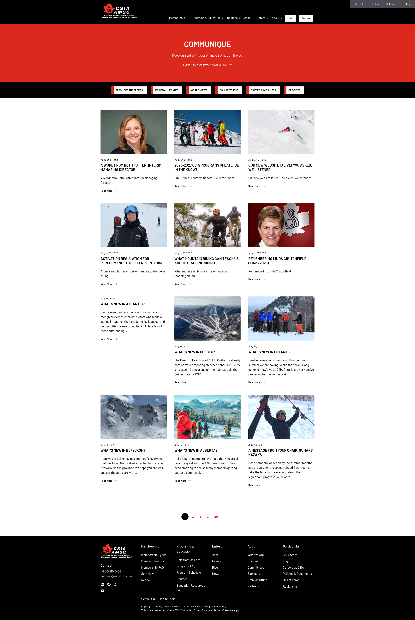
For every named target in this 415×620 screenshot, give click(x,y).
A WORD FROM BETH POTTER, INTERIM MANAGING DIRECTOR (131, 167)
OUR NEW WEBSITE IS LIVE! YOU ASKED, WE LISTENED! (280, 167)
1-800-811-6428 (111, 571)
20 (216, 516)
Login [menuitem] (361, 4)
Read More (107, 191)
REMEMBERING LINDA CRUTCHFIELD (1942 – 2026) (277, 260)
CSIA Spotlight (229, 90)
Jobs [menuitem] (247, 17)
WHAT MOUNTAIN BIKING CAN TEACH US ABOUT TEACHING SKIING (206, 260)
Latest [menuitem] (261, 17)
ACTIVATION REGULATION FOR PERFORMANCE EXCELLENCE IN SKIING (132, 260)
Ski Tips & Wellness (263, 90)
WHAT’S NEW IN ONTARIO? (269, 352)
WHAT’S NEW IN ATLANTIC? (123, 304)
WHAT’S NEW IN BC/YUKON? (123, 450)
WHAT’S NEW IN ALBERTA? (195, 450)
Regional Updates (166, 90)
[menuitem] (406, 4)
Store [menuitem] (376, 4)
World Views (199, 90)
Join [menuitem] (290, 18)
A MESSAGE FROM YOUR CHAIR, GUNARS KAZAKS (280, 452)
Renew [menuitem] (306, 18)
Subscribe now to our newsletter (205, 64)
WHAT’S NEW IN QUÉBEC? (194, 352)
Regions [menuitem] (232, 17)
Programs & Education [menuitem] (206, 17)
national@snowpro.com (116, 576)
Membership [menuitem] (177, 17)
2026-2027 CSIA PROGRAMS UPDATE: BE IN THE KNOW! (206, 167)
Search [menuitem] (392, 4)
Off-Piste (294, 90)
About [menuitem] (276, 17)
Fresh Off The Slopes (129, 90)
